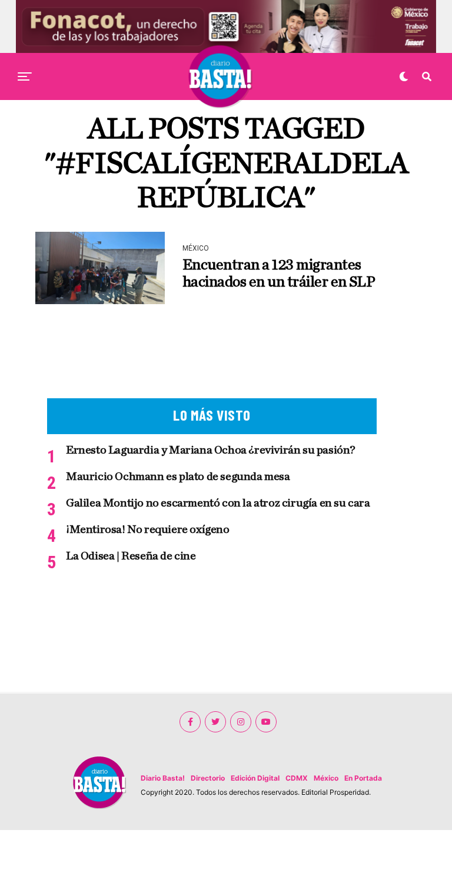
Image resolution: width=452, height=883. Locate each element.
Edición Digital (255, 778)
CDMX (296, 778)
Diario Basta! (163, 778)
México (326, 778)
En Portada (363, 778)
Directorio (208, 778)
